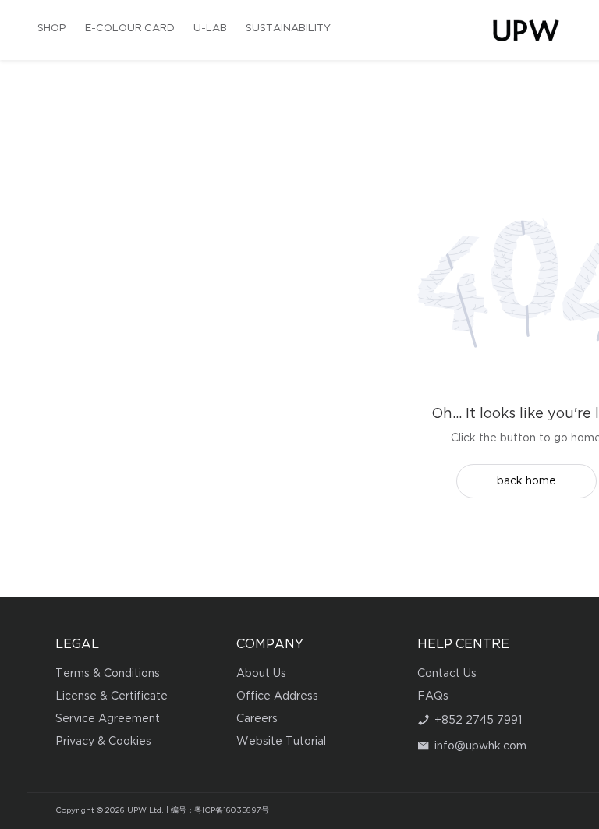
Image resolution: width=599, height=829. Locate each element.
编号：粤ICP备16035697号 (220, 810)
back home (526, 481)
